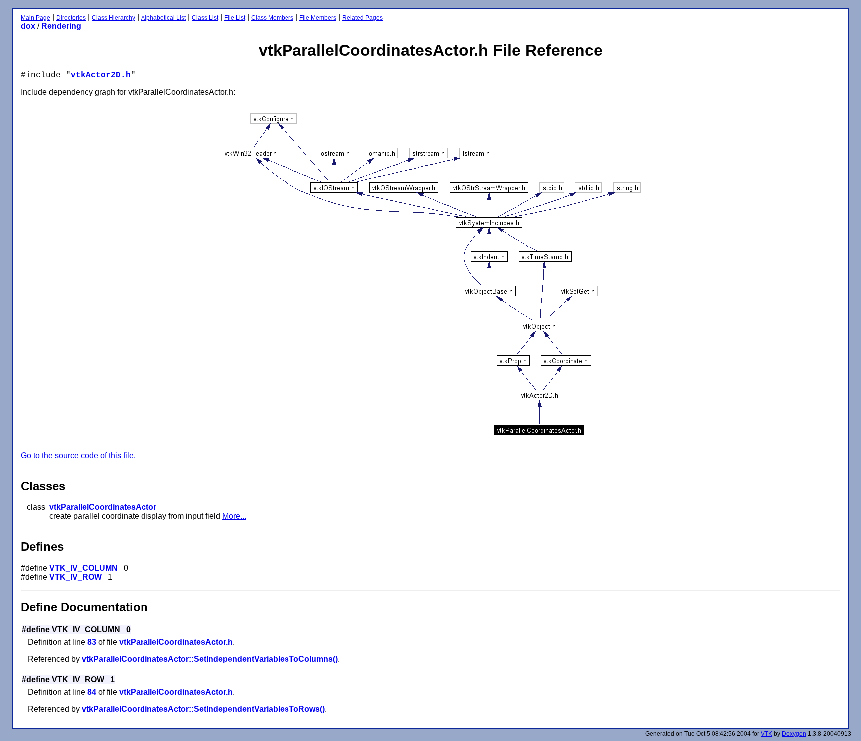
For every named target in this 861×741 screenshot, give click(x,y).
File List (234, 17)
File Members (317, 17)
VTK (766, 733)
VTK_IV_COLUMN (83, 568)
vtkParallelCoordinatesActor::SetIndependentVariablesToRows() (203, 709)
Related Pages (362, 17)
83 (91, 642)
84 (91, 692)
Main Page (35, 17)
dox (28, 26)
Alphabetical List (163, 17)
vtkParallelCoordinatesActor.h (176, 642)
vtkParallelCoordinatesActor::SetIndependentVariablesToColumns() (210, 659)
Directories (71, 17)
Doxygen (794, 733)
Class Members (272, 17)
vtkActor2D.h (101, 75)
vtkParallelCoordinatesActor (102, 507)
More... (234, 516)
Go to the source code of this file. (78, 455)
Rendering (61, 26)
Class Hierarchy (113, 17)
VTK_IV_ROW (75, 577)
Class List (205, 17)
